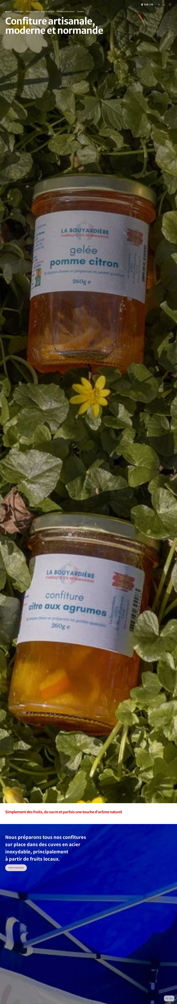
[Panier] (170, 4)
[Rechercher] (159, 4)
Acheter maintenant (16, 867)
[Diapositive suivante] (169, 818)
